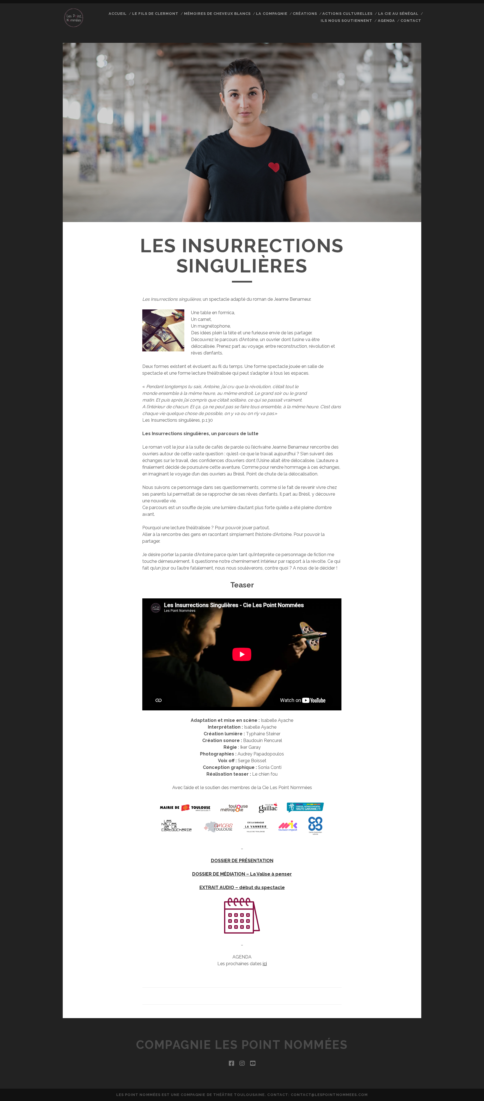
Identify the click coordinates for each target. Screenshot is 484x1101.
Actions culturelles (347, 13)
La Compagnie (271, 13)
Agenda (386, 20)
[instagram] (242, 1063)
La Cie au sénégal (398, 13)
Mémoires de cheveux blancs (217, 13)
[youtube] (252, 1063)
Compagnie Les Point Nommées (242, 1045)
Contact (411, 20)
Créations (305, 13)
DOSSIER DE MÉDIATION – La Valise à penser (242, 874)
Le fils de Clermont (155, 13)
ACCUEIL (118, 13)
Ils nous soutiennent (347, 20)
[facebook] (231, 1063)
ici (265, 963)
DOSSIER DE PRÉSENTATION (242, 860)
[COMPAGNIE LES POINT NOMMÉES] (74, 26)
